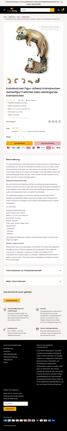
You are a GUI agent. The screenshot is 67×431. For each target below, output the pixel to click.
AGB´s (5, 362)
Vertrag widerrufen (12, 300)
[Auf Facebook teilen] (49, 121)
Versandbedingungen (10, 354)
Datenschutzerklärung (10, 357)
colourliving (10, 100)
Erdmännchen (26, 16)
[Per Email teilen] (59, 121)
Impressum (6, 351)
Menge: (8, 137)
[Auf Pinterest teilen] (53, 121)
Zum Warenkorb (19, 143)
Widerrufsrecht (7, 359)
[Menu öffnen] (4, 10)
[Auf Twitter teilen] (56, 121)
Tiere (18, 16)
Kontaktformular (8, 348)
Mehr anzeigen (10, 121)
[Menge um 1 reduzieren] (14, 137)
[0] (62, 10)
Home (5, 16)
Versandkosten (23, 131)
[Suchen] (52, 10)
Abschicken (10, 409)
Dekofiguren (12, 16)
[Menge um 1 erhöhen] (23, 137)
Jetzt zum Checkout (47, 143)
